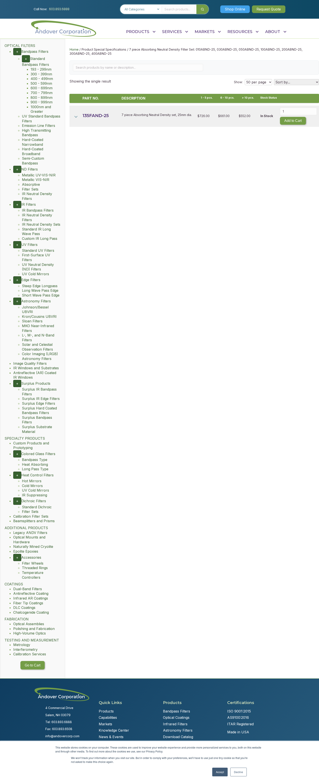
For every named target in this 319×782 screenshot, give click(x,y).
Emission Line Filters (38, 125)
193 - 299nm (41, 69)
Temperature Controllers (32, 575)
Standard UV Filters (38, 250)
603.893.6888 (59, 9)
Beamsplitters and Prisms (34, 521)
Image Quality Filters (30, 363)
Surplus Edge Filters (38, 403)
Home (74, 49)
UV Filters (29, 244)
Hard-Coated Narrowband (32, 142)
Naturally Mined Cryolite (33, 546)
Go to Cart (32, 665)
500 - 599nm (41, 83)
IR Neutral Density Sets (41, 224)
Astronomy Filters (36, 301)
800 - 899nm (42, 97)
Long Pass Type (35, 469)
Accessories (31, 557)
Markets (105, 724)
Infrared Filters (175, 724)
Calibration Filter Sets (30, 516)
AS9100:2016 (238, 717)
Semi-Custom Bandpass (33, 160)
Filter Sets (30, 189)
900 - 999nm (42, 102)
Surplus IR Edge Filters (41, 398)
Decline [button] (238, 772)
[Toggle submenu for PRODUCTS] (154, 32)
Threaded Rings (35, 568)
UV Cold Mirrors (35, 274)
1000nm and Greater (41, 109)
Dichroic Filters (33, 501)
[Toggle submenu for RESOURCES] (257, 32)
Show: (238, 82)
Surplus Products (35, 383)
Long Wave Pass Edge (40, 290)
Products (106, 711)
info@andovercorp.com (62, 736)
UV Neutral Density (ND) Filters (38, 267)
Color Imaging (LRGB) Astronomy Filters (40, 356)
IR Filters (28, 204)
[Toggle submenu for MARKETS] (219, 32)
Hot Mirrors (31, 481)
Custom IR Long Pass (39, 238)
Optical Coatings (176, 717)
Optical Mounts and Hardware (29, 539)
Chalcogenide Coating (31, 612)
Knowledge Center (114, 730)
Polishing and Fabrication (34, 628)
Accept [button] (220, 772)
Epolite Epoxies (25, 551)
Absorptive (31, 184)
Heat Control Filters (37, 475)
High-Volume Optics (29, 633)
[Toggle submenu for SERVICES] (186, 32)
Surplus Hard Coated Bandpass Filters (39, 410)
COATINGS (14, 584)
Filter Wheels (32, 563)
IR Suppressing (34, 495)
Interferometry (25, 649)
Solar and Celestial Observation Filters (37, 346)
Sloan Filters (32, 321)
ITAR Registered (240, 724)
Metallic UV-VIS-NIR (39, 175)
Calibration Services (29, 654)
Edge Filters (30, 280)
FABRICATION (17, 619)
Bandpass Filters (34, 51)
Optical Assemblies (28, 624)
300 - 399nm (41, 74)
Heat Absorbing (35, 464)
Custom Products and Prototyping (31, 445)
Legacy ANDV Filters (30, 532)
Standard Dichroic (37, 507)
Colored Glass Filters (38, 454)
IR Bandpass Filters (38, 210)
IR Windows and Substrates (36, 368)
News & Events (111, 737)
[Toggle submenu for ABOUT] (285, 32)
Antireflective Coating (30, 593)
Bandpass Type (34, 459)
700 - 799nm (42, 93)
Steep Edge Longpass (40, 286)
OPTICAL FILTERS (20, 45)
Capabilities (108, 717)
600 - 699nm (42, 88)
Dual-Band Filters (27, 589)
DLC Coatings (24, 607)
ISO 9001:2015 (239, 711)
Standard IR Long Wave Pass (36, 231)
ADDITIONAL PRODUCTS (26, 528)
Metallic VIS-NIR (35, 179)
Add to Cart (293, 121)
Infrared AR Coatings (30, 598)
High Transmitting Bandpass (36, 132)
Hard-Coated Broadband (32, 151)
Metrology (21, 645)
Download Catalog (178, 737)
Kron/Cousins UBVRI (39, 316)
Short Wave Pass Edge (40, 295)
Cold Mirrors (32, 486)
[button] (235, 9)
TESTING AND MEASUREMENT (32, 640)
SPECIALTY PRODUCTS (25, 438)
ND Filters (29, 169)
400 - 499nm (42, 78)
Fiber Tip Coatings (28, 603)
